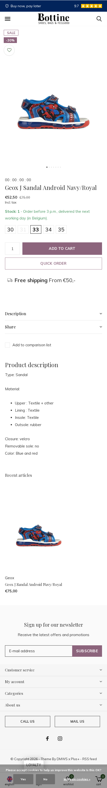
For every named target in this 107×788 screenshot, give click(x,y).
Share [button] (10, 326)
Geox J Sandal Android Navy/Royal (33, 584)
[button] (7, 19)
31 (23, 229)
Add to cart (62, 248)
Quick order (53, 263)
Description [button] (15, 313)
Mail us (77, 721)
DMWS (62, 759)
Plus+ (75, 759)
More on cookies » (77, 779)
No (45, 779)
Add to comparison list (31, 345)
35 (61, 229)
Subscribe (87, 651)
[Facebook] (47, 738)
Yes (23, 779)
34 (48, 229)
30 (10, 229)
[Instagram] (60, 738)
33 (36, 229)
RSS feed (89, 759)
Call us (27, 721)
